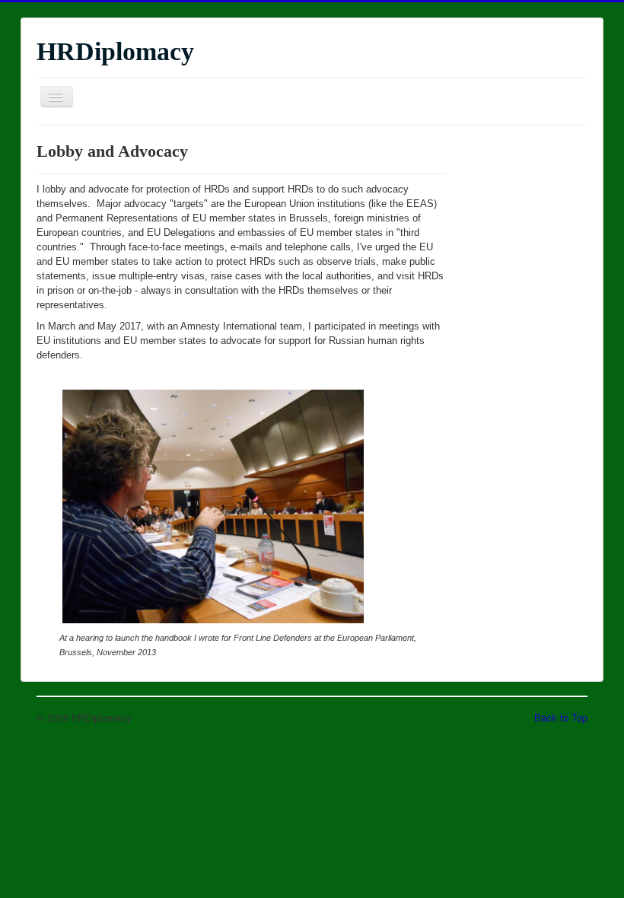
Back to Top (560, 717)
